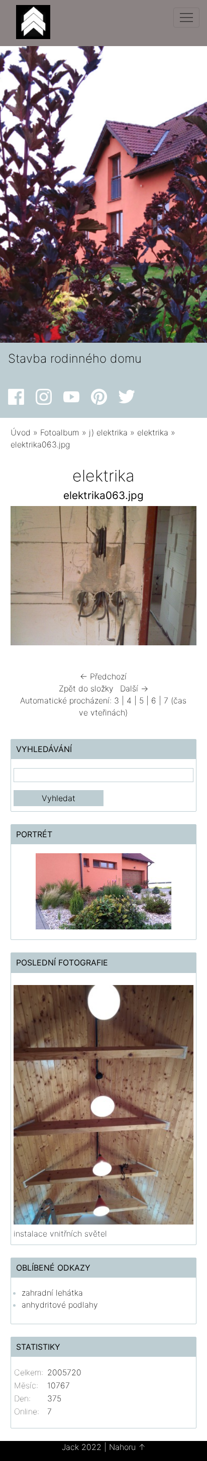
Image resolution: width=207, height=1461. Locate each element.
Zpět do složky (86, 688)
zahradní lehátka (52, 1293)
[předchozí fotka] (27, 578)
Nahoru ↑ (127, 1447)
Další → (134, 688)
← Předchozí (103, 676)
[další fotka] (180, 578)
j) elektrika (108, 432)
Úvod (21, 432)
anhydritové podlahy (60, 1305)
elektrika (152, 432)
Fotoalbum (59, 432)
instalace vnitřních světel (60, 1234)
